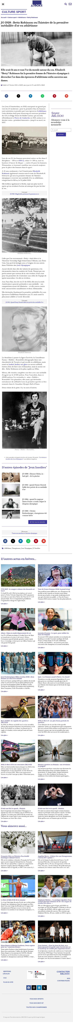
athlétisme (42, 111)
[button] (3, 4)
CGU (5, 978)
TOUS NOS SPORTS (36, 999)
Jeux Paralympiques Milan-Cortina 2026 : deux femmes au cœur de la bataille (17, 677)
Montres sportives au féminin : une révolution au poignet (54, 765)
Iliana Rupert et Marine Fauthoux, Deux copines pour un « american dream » (18, 946)
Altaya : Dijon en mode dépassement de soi (16, 633)
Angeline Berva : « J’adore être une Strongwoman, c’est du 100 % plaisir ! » (55, 857)
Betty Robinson (32, 17)
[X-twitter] (44, 987)
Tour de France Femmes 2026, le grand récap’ (54, 589)
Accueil (3, 17)
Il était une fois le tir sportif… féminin (51, 808)
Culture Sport (14, 11)
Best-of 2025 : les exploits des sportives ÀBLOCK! (14, 721)
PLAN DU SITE (8, 982)
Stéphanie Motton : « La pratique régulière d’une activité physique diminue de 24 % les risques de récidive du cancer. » (55, 901)
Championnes (16, 548)
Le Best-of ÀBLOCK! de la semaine (13, 900)
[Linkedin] (39, 987)
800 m (21, 161)
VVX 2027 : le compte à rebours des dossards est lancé (18, 590)
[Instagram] (34, 987)
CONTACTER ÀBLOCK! (63, 973)
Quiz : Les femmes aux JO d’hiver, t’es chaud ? (54, 677)
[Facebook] (28, 987)
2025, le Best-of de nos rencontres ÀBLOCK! (16, 764)
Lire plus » (4, 603)
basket (11, 364)
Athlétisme (22, 17)
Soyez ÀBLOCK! (57, 114)
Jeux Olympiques (23, 265)
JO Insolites (36, 548)
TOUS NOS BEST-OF (36, 1003)
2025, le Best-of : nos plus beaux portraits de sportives (53, 721)
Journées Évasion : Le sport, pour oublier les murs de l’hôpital (53, 634)
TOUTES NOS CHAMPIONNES (36, 1007)
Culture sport (12, 17)
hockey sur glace (21, 364)
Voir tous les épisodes (38, 522)
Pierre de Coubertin (22, 118)
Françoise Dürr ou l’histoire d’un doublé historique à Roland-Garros (15, 857)
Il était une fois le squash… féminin (13, 808)
